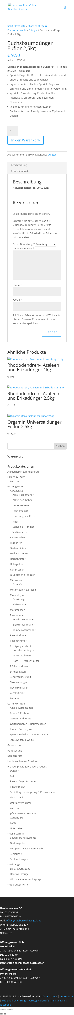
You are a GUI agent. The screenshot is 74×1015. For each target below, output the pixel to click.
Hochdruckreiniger (23, 650)
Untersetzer (17, 828)
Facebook (5, 1004)
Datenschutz (50, 996)
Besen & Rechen (19, 713)
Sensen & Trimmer (23, 526)
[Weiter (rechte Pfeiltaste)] (4, 1013)
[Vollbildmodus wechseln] (4, 1009)
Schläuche (16, 853)
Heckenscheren (19, 553)
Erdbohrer (16, 542)
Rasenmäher (17, 615)
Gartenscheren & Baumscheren (28, 723)
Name (17, 285)
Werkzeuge (13, 864)
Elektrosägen (20, 604)
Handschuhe (14, 750)
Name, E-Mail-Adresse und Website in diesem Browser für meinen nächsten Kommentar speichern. (37, 319)
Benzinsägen (20, 599)
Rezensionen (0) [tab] (20, 171)
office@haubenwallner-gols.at (23, 920)
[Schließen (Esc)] (11, 1009)
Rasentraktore (18, 635)
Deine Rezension (23, 248)
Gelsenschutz (15, 745)
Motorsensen (17, 609)
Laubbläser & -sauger (22, 574)
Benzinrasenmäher (24, 619)
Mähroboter (17, 580)
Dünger (33, 30)
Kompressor (17, 569)
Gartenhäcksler (19, 548)
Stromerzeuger (18, 682)
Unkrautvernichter (20, 802)
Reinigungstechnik (20, 646)
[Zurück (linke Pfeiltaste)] (1, 1013)
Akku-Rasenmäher (23, 494)
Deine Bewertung (24, 244)
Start (10, 26)
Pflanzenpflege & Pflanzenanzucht (26, 766)
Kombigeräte (14, 755)
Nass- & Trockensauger (26, 660)
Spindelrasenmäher (24, 630)
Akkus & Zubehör (22, 500)
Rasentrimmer (18, 640)
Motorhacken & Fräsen (23, 589)
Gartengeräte (15, 486)
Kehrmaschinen (22, 655)
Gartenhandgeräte (20, 718)
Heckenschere (21, 505)
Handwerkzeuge (19, 874)
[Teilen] (8, 1009)
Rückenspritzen (19, 666)
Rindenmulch (17, 786)
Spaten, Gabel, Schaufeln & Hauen (29, 734)
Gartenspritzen (18, 843)
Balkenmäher (17, 537)
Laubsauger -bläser (24, 516)
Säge (15, 521)
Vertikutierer (20, 532)
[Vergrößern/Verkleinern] (1, 1009)
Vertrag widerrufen (39, 1000)
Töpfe (13, 823)
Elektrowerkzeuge (20, 868)
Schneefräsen (18, 671)
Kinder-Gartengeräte (22, 729)
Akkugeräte (16, 490)
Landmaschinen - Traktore (22, 761)
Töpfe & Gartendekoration (22, 813)
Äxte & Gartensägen (21, 707)
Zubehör (15, 481)
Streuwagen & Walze (22, 739)
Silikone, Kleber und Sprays (25, 879)
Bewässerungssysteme (23, 837)
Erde (12, 776)
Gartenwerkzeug (16, 703)
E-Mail (17, 300)
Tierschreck (16, 797)
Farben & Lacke (16, 477)
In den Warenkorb (25, 140)
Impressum (66, 996)
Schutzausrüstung (20, 676)
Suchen (60, 446)
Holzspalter (16, 564)
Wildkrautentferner (18, 884)
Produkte (20, 26)
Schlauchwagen (19, 859)
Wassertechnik (15, 833)
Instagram (59, 1000)
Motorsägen (17, 595)
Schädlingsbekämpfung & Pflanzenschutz (34, 792)
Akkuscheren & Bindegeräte (23, 471)
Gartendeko (16, 817)
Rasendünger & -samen (23, 781)
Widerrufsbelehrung (14, 1000)
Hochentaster (20, 510)
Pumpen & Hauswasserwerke (27, 848)
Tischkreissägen (19, 687)
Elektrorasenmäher (24, 624)
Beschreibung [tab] (19, 165)
